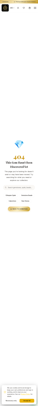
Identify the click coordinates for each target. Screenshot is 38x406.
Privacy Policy (25, 394)
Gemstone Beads (26, 195)
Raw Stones (25, 201)
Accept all (27, 400)
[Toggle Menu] (35, 8)
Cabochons (12, 201)
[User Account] (18, 8)
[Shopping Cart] (30, 8)
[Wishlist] (24, 8)
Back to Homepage (20, 209)
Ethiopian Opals (11, 195)
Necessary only (11, 400)
